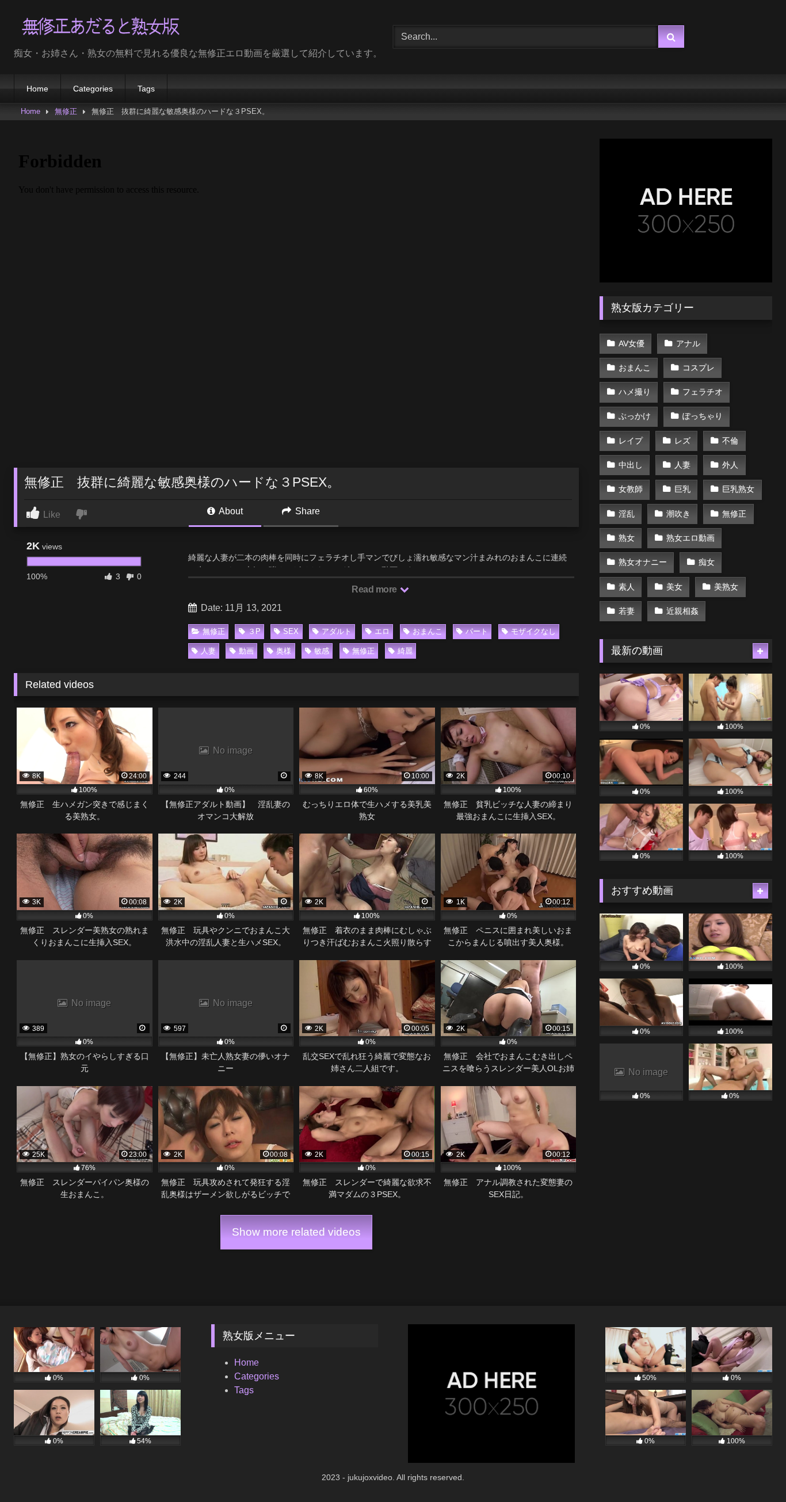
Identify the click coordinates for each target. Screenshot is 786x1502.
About (230, 511)
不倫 (730, 440)
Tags (146, 88)
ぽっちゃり (702, 416)
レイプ (631, 440)
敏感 (321, 651)
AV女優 (631, 343)
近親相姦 (682, 611)
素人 (627, 586)
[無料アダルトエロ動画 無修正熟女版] (100, 28)
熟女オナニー (643, 562)
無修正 (66, 111)
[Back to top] (750, 1468)
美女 (674, 586)
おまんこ (427, 631)
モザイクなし (533, 631)
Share (306, 511)
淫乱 (627, 513)
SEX (291, 631)
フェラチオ (702, 391)
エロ (382, 631)
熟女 (627, 537)
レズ (682, 440)
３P (254, 631)
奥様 (283, 651)
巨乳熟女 (738, 489)
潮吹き (678, 513)
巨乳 (682, 489)
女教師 (631, 489)
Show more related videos (296, 1232)
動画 (246, 651)
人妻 (208, 651)
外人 (730, 464)
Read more (375, 589)
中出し (631, 464)
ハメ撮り (635, 391)
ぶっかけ (635, 416)
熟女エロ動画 (690, 537)
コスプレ (698, 367)
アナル (688, 343)
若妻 (627, 611)
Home (37, 88)
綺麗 (405, 651)
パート (477, 631)
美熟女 (726, 586)
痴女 (707, 562)
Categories (93, 88)
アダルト (337, 631)
